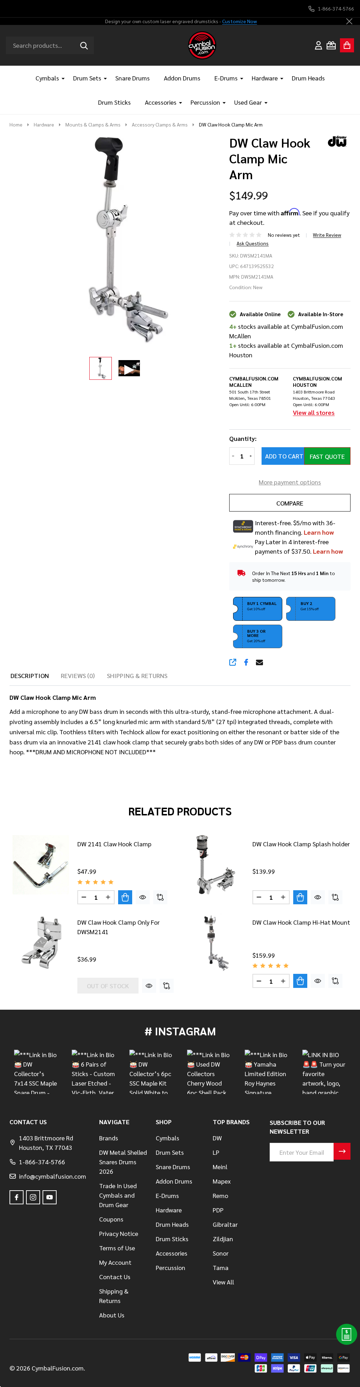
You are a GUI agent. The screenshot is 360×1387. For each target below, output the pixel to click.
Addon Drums (182, 78)
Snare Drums (132, 78)
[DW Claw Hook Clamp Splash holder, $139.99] (215, 864)
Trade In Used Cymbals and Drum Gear (118, 1195)
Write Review (327, 234)
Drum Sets (87, 78)
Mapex (222, 1181)
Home (15, 124)
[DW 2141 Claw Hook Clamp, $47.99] (40, 864)
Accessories (160, 102)
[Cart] (347, 45)
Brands (108, 1138)
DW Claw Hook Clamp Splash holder (301, 844)
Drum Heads (308, 78)
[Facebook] (246, 662)
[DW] (335, 140)
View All (223, 1282)
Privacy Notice (118, 1233)
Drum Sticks (114, 102)
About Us (111, 1315)
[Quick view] (143, 897)
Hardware (265, 78)
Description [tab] (30, 675)
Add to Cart (284, 456)
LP (216, 1152)
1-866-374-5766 (42, 1162)
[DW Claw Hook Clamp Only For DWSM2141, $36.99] (40, 943)
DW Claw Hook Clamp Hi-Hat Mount (301, 922)
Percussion (205, 102)
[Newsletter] (342, 1151)
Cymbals (47, 78)
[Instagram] (33, 1197)
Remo (220, 1195)
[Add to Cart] (125, 897)
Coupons (111, 1219)
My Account (115, 1262)
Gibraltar (225, 1224)
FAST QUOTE (327, 456)
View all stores (314, 412)
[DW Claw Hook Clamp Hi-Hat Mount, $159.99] (215, 943)
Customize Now (239, 21)
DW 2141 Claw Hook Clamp (114, 844)
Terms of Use (117, 1248)
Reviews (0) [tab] (78, 675)
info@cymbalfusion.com (52, 1176)
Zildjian (223, 1239)
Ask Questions (253, 243)
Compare (289, 503)
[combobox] (50, 45)
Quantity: (243, 438)
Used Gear (248, 102)
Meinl (220, 1167)
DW (217, 1138)
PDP (218, 1210)
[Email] (259, 662)
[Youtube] (49, 1197)
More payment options (290, 482)
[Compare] (160, 897)
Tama (221, 1267)
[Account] (318, 45)
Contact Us (114, 1276)
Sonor (221, 1253)
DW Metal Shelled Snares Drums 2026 (123, 1161)
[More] (60, 78)
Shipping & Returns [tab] (137, 675)
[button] (257, 609)
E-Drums (226, 78)
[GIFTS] (331, 45)
